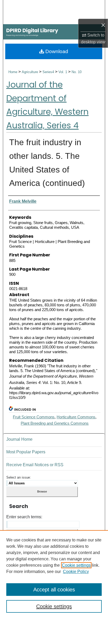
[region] (54, 574)
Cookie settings (76, 565)
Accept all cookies (54, 589)
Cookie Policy (76, 571)
